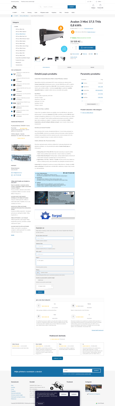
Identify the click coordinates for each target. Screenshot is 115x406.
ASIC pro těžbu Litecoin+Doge (22, 46)
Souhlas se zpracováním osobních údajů (45, 278)
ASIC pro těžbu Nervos (20, 50)
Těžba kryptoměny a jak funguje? (19, 218)
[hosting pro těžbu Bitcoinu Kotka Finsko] (55, 198)
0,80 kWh (100, 97)
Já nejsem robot (41, 286)
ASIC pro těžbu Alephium (21, 31)
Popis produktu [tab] (46, 67)
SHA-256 (100, 86)
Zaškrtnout (40, 280)
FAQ (12, 385)
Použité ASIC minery (20, 60)
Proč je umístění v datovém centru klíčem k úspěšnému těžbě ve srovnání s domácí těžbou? (21, 187)
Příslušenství (18, 62)
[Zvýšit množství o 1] (76, 47)
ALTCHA (52, 288)
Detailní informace (91, 32)
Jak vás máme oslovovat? (42, 235)
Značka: (73, 57)
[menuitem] (15, 13)
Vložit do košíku (88, 47)
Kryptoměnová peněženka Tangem (23, 57)
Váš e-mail (38, 251)
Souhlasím (74, 394)
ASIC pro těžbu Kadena (20, 41)
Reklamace (13, 399)
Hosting (13, 387)
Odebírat (96, 370)
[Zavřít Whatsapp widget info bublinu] (95, 399)
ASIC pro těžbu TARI (20, 53)
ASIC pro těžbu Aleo (20, 29)
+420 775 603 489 (17, 175)
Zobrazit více (58, 358)
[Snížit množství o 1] (76, 49)
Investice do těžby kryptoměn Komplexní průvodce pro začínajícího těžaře (21, 208)
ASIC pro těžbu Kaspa (20, 43)
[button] (111, 401)
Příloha (37, 270)
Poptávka (13, 391)
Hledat (72, 7)
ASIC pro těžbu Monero (21, 48)
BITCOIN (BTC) (99, 90)
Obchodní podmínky (15, 1)
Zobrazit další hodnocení (97, 330)
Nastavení (40, 403)
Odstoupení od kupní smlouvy (18, 397)
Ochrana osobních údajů (17, 395)
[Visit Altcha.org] (52, 286)
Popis (37, 257)
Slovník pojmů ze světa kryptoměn (20, 226)
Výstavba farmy (19, 65)
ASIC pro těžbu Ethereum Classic (22, 38)
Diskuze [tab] (92, 67)
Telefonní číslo (39, 243)
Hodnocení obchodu (57, 336)
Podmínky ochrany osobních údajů (27, 1)
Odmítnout (63, 394)
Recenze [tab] (69, 67)
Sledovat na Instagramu (94, 394)
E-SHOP (16, 26)
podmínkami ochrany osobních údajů (83, 374)
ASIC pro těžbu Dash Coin (21, 36)
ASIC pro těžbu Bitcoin (20, 34)
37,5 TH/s (100, 94)
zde (37, 397)
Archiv (12, 235)
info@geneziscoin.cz (17, 172)
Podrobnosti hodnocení (88, 28)
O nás (12, 389)
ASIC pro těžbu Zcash (20, 55)
